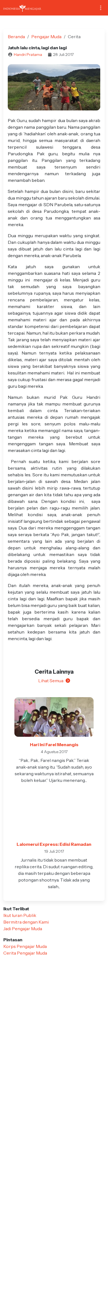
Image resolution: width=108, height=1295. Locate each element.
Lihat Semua (50, 680)
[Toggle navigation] (101, 8)
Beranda (16, 36)
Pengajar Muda (46, 36)
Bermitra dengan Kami (26, 922)
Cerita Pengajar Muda (25, 953)
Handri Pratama (28, 54)
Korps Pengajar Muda (25, 946)
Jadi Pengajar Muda (22, 928)
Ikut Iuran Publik (19, 915)
